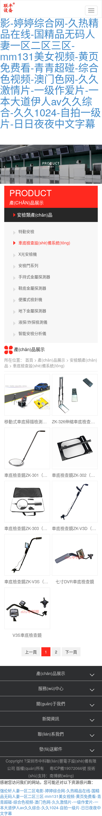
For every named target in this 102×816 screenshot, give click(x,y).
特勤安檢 (26, 231)
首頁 (31, 360)
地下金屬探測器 (32, 310)
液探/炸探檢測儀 (32, 322)
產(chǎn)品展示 (54, 360)
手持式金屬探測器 (34, 276)
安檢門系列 (28, 265)
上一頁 (31, 652)
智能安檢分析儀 (32, 333)
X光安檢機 (27, 254)
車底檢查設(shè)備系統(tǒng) (44, 242)
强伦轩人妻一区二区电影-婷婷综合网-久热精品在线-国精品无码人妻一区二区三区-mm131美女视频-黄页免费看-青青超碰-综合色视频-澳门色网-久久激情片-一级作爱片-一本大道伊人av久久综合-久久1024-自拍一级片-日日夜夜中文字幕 (51, 67)
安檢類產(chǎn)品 (34, 215)
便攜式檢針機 (30, 299)
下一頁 (71, 652)
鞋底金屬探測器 (32, 288)
